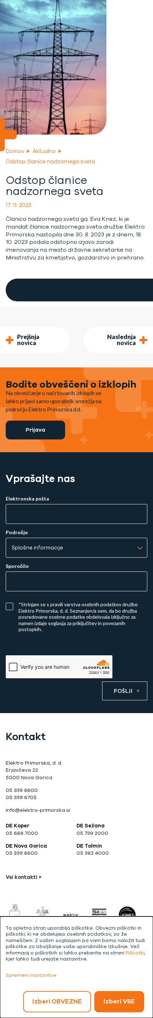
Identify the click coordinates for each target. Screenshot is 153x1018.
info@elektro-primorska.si (38, 810)
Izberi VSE (119, 1001)
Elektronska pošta (27, 499)
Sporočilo (17, 566)
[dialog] (76, 967)
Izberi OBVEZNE (57, 1001)
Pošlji (123, 691)
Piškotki (135, 952)
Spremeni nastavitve (31, 975)
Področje (17, 532)
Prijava (35, 429)
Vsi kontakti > (23, 877)
